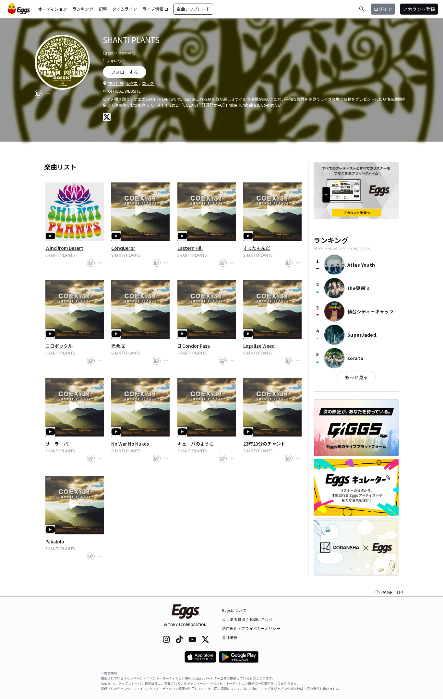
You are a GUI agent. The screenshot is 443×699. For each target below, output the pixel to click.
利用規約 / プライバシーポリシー (251, 628)
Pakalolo (54, 541)
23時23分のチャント (264, 443)
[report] (48, 94)
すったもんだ (256, 248)
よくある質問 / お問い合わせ (247, 619)
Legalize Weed (259, 346)
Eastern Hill (190, 248)
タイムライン (124, 9)
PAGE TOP (392, 592)
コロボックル (59, 346)
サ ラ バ (56, 443)
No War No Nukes (130, 443)
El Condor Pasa (193, 346)
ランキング (82, 9)
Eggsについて (234, 610)
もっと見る (356, 377)
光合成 (118, 346)
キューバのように (195, 443)
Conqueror (123, 248)
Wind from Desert (64, 248)
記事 (103, 9)
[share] (38, 94)
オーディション (52, 9)
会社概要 (230, 637)
